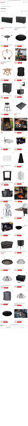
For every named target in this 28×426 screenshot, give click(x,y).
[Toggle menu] (26, 2)
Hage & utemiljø (3, 6)
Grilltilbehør (9, 6)
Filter (22, 11)
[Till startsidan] (3, 2)
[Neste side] (26, 327)
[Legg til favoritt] (12, 14)
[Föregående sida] (18, 327)
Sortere (26, 11)
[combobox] (22, 327)
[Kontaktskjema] (23, 2)
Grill (6, 6)
